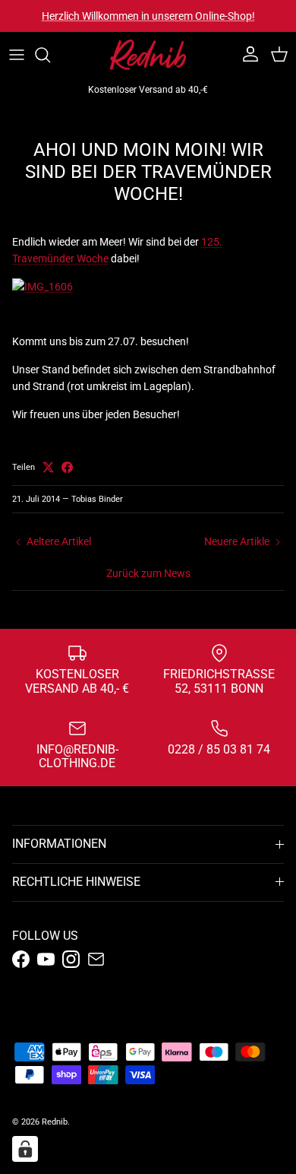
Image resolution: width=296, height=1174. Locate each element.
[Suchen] (50, 54)
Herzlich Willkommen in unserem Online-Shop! (148, 16)
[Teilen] (67, 467)
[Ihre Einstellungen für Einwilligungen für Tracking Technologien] (25, 1149)
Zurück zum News (148, 573)
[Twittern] (48, 467)
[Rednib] (148, 55)
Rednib (55, 1122)
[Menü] (16, 54)
